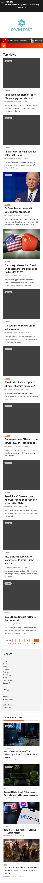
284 (28, 644)
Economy (6, 669)
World (5, 667)
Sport (5, 678)
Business (6, 826)
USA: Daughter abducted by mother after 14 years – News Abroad (19, 560)
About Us (8, 5)
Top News (7, 90)
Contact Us (22, 7)
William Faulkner (23, 332)
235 (31, 641)
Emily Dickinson (23, 101)
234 (27, 641)
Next (33, 644)
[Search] (39, 46)
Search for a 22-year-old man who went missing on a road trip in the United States (20, 500)
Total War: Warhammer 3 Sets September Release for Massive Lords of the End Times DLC (21, 870)
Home (5, 661)
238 (14, 644)
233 (21, 641)
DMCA (25, 5)
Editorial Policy (34, 5)
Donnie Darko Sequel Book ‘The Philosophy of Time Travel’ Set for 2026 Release (21, 754)
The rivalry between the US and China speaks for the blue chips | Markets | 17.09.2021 (20, 269)
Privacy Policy (17, 5)
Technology (7, 675)
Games (5, 864)
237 (9, 644)
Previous (8, 641)
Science (6, 672)
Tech (5, 788)
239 (19, 644)
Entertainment (8, 680)
